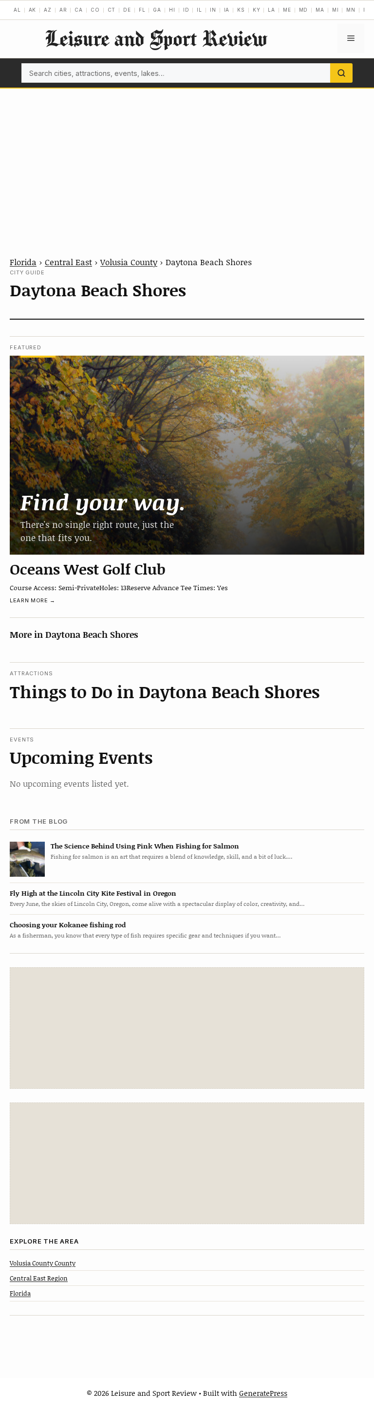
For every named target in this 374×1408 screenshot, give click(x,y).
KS (241, 10)
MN (350, 10)
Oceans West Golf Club (88, 569)
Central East (68, 262)
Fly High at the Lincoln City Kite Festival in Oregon (93, 893)
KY (257, 10)
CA (79, 10)
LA (271, 10)
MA (320, 10)
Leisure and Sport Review (156, 38)
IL (199, 10)
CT (112, 10)
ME (287, 10)
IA (227, 10)
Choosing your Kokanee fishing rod (68, 925)
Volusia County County (42, 1263)
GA (157, 10)
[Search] (341, 73)
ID (186, 10)
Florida (23, 262)
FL (142, 10)
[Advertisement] (187, 161)
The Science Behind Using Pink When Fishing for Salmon (145, 846)
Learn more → (33, 600)
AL (17, 10)
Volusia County (128, 262)
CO (95, 10)
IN (213, 10)
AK (33, 10)
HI (172, 10)
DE (127, 10)
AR (63, 10)
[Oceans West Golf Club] (187, 455)
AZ (48, 10)
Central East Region (39, 1278)
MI (335, 10)
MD (303, 10)
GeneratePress (263, 1393)
